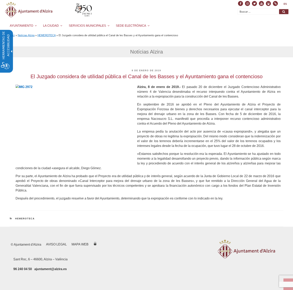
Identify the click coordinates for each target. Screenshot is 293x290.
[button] (283, 11)
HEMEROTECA (46, 35)
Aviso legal (56, 244)
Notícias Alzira (26, 35)
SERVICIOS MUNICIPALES (87, 25)
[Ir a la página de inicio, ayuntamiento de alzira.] (49, 10)
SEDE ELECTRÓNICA (131, 25)
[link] (285, 4)
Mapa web (80, 244)
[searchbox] (263, 12)
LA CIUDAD (51, 25)
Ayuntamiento (21, 25)
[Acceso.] (95, 244)
